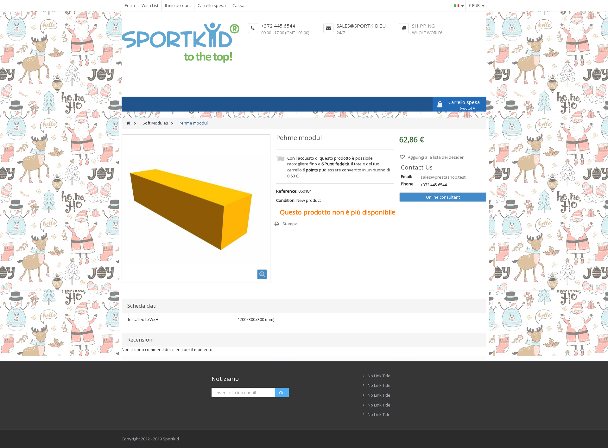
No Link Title (379, 376)
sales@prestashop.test (443, 177)
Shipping (423, 25)
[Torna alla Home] (128, 123)
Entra (130, 5)
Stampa (289, 224)
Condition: (285, 200)
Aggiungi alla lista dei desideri (436, 157)
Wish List (150, 5)
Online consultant (443, 197)
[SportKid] (180, 42)
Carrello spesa (212, 5)
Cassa (238, 5)
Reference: (286, 191)
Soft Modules (155, 123)
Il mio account (178, 5)
